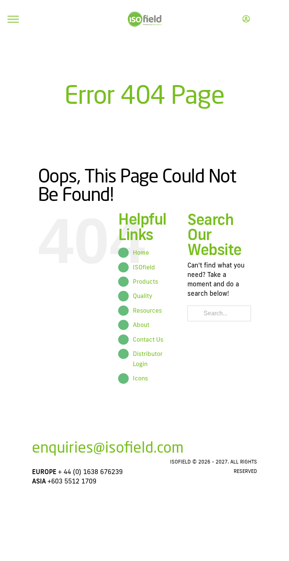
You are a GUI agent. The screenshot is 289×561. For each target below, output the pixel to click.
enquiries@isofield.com (108, 447)
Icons (140, 378)
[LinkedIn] (212, 450)
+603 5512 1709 (71, 481)
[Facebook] (157, 450)
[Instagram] (170, 450)
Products (145, 281)
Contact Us (148, 339)
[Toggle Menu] (13, 19)
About (141, 324)
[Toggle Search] (265, 18)
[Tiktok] (198, 450)
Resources (147, 310)
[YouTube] (184, 450)
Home (141, 252)
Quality (142, 296)
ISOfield (144, 267)
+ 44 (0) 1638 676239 (90, 472)
